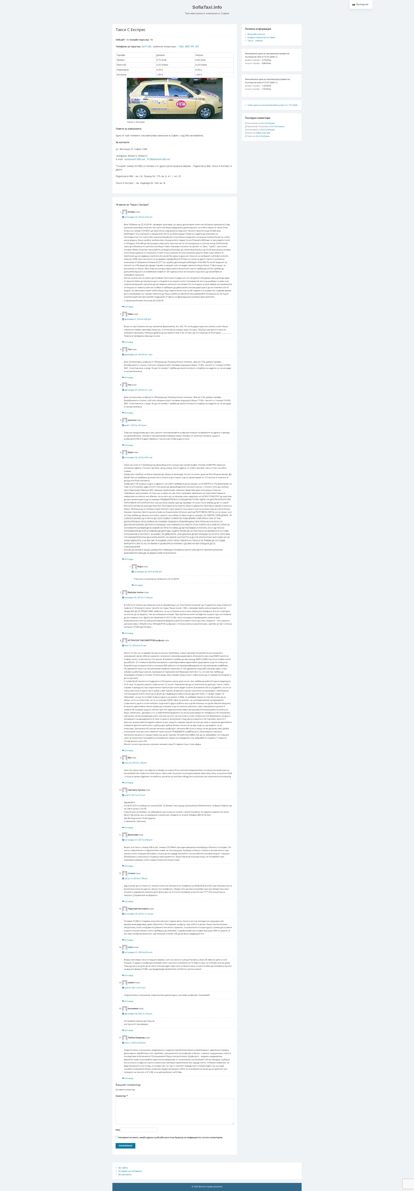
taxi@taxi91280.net (135, 159)
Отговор (129, 306)
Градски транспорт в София (261, 37)
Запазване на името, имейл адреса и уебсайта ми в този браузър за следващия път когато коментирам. (170, 1137)
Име (118, 1129)
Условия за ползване (130, 1171)
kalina (130, 947)
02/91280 (146, 46)
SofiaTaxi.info (207, 7)
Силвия (131, 873)
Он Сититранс (268, 123)
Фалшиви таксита (256, 34)
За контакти (124, 1174)
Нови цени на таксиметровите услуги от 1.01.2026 (272, 105)
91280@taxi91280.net (158, 159)
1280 (181, 46)
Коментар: (122, 1095)
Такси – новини (255, 40)
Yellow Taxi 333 (263, 132)
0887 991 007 (192, 46)
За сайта (123, 1167)
